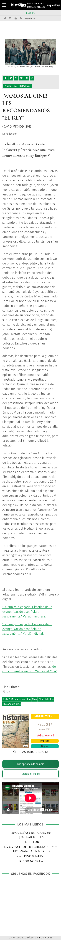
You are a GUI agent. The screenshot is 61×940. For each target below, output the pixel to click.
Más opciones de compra (30, 764)
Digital (44, 746)
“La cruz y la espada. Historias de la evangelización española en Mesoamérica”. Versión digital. (27, 629)
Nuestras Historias (17, 85)
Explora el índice (30, 773)
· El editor (30, 842)
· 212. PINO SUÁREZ (30, 856)
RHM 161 (8, 699)
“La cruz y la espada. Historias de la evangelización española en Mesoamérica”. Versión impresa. (27, 611)
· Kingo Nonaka (30, 861)
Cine (34, 699)
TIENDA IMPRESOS (35, 3)
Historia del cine (12, 703)
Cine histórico (45, 699)
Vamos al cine (22, 699)
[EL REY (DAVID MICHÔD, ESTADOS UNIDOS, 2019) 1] (30, 52)
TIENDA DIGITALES (35, 7)
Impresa (44, 740)
